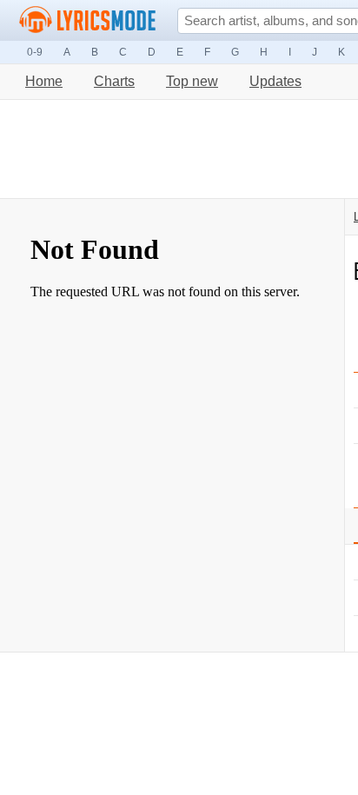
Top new (192, 81)
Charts (114, 81)
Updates (275, 81)
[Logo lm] (87, 20)
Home (44, 81)
